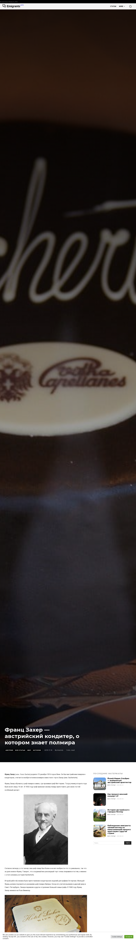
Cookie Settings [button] (117, 936)
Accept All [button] (129, 936)
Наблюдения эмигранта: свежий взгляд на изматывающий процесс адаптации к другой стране (119, 829)
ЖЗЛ (29, 750)
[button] (130, 6)
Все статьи (20, 750)
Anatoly (60, 750)
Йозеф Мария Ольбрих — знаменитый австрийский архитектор (119, 780)
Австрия (9, 750)
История (37, 750)
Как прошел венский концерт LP (117, 795)
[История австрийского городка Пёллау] (99, 815)
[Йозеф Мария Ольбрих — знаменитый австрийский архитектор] (99, 784)
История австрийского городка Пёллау (118, 811)
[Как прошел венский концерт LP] (99, 799)
